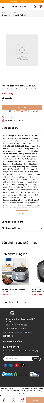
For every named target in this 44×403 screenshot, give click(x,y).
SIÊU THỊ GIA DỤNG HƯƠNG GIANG (20, 1)
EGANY (19, 332)
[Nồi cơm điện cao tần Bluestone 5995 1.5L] (15, 271)
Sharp (13, 89)
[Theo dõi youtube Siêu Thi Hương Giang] (17, 365)
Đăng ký (36, 359)
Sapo (31, 332)
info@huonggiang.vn (18, 328)
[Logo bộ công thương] (20, 374)
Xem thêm (22, 213)
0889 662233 (21, 111)
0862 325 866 (21, 325)
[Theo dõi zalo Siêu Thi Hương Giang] (11, 365)
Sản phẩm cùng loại (15, 254)
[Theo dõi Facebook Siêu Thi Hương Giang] (5, 365)
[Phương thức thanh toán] (16, 381)
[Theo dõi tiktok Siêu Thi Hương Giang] (23, 365)
